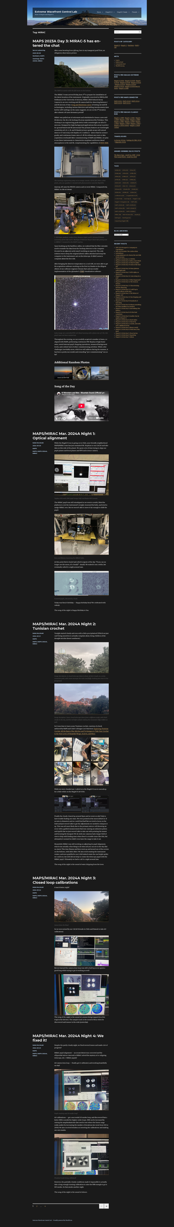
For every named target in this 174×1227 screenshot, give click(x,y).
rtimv (82, 271)
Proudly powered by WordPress (62, 1220)
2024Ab (126, 189)
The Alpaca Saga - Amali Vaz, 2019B (124, 155)
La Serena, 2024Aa (119, 140)
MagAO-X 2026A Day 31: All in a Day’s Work (128, 261)
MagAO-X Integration (122, 202)
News (99, 12)
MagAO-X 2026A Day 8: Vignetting (126, 335)
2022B (133, 183)
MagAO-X (108, 12)
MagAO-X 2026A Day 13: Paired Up (126, 322)
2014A (132, 170)
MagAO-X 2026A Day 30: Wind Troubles (127, 263)
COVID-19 (118, 198)
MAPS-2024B (131, 208)
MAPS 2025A (118, 101)
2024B (135, 189)
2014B (118, 173)
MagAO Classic (122, 12)
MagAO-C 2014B (125, 123)
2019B (132, 179)
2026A (133, 192)
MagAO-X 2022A (119, 86)
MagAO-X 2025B (130, 80)
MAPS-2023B (131, 205)
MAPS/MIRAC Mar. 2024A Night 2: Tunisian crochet (64, 626)
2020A (118, 183)
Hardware (36, 56)
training (118, 217)
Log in (117, 60)
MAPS (42, 56)
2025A (118, 192)
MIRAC (40, 61)
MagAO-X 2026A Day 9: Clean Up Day (127, 333)
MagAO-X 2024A (136, 82)
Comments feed (120, 64)
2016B (125, 176)
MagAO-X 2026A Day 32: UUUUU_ (125, 259)
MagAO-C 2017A (124, 120)
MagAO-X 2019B (123, 88)
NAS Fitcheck (128, 214)
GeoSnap (36, 59)
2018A (125, 179)
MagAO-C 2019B (119, 118)
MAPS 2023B (118, 103)
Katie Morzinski (38, 443)
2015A (125, 173)
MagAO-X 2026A (119, 80)
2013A (125, 170)
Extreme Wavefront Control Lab (56, 11)
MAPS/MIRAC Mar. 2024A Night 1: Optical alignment (64, 435)
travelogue (126, 217)
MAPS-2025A (120, 211)
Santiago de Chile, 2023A (134, 140)
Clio (115, 47)
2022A (126, 183)
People (134, 12)
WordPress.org (120, 66)
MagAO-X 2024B (125, 82)
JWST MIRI (104, 143)
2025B (125, 192)
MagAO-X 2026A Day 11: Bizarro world (127, 327)
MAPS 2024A (135, 101)
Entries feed (119, 62)
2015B (133, 173)
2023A (118, 186)
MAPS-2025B (130, 211)
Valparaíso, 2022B (120, 142)
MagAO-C (124, 45)
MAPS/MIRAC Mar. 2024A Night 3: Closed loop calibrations (64, 880)
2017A (132, 176)
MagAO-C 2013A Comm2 (121, 125)
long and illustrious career (82, 105)
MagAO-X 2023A (120, 84)
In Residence (119, 253)
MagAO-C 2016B (135, 120)
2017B (117, 179)
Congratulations (131, 195)
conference (119, 195)
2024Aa (118, 189)
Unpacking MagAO (121, 221)
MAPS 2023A (126, 103)
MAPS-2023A (119, 205)
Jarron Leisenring (39, 50)
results (137, 214)
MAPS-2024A (42, 451)
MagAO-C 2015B (129, 121)
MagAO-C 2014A (135, 123)
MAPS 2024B (126, 101)
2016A (117, 176)
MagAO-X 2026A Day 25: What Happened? (128, 280)
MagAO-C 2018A (130, 118)
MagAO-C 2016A (119, 121)
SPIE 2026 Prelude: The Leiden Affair (127, 251)
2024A (132, 186)
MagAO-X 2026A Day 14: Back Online (126, 320)
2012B (118, 170)
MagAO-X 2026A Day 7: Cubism (125, 337)
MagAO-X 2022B (131, 84)
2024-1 (125, 186)
